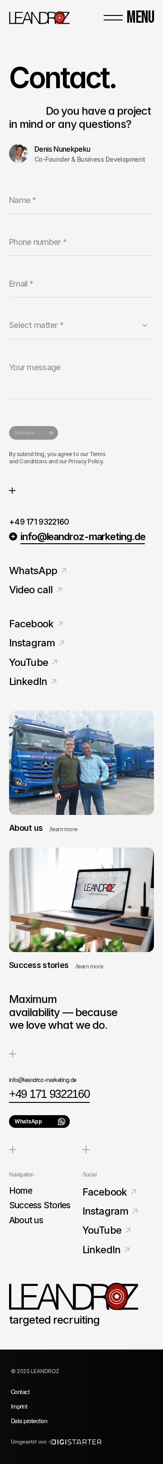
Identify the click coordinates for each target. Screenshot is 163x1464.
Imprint (19, 1406)
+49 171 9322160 (39, 522)
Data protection (29, 1420)
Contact (20, 1391)
